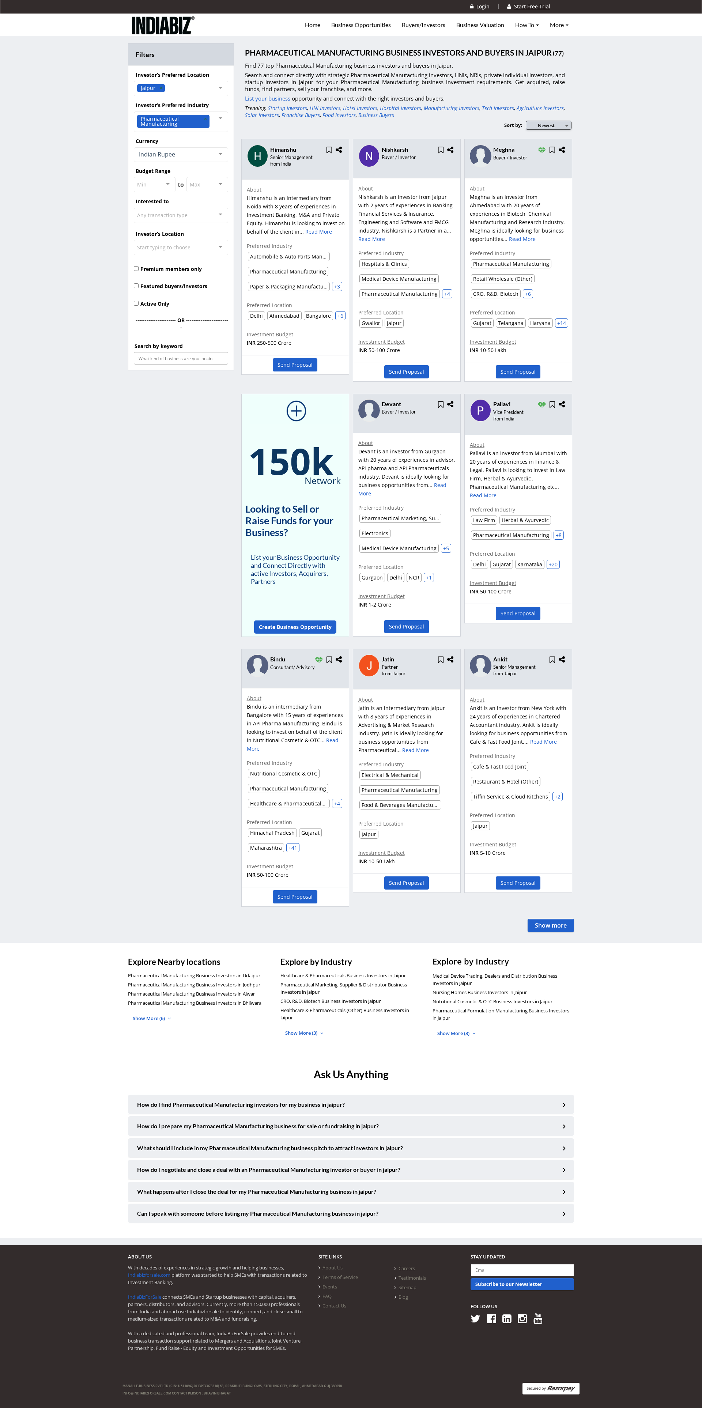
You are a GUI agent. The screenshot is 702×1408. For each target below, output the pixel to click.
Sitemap (407, 1287)
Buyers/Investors (423, 25)
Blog (403, 1297)
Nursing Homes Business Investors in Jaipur (480, 992)
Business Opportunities (361, 25)
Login (481, 6)
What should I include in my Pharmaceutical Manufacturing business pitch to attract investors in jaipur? (270, 1147)
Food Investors (339, 115)
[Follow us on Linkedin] (509, 1318)
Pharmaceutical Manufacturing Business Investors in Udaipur (194, 975)
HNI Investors (325, 108)
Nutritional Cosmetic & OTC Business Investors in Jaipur (492, 1001)
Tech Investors (498, 108)
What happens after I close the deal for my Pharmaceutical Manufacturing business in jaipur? (256, 1191)
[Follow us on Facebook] (494, 1318)
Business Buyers (376, 115)
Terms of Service (340, 1277)
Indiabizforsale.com (149, 1275)
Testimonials (412, 1278)
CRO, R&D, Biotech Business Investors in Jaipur (330, 1001)
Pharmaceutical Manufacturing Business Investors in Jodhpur (194, 984)
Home (312, 25)
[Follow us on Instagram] (525, 1318)
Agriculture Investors (540, 108)
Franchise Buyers (301, 115)
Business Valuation (480, 25)
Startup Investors (287, 108)
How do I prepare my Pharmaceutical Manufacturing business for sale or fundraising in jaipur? (258, 1125)
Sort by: (513, 125)
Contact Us (334, 1305)
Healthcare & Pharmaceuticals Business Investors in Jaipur (343, 975)
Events (329, 1286)
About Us (332, 1267)
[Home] (164, 31)
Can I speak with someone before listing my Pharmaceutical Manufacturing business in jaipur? (257, 1213)
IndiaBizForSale (144, 1297)
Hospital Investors (400, 108)
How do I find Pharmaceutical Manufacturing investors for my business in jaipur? (241, 1104)
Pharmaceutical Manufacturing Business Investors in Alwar (191, 993)
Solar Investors (262, 115)
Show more (551, 925)
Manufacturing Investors (451, 108)
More (557, 25)
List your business (268, 98)
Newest (546, 125)
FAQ (327, 1296)
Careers (407, 1268)
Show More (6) (149, 1018)
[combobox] (181, 88)
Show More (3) (301, 1033)
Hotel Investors (360, 108)
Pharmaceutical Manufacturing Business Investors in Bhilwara (194, 1003)
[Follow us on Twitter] (478, 1318)
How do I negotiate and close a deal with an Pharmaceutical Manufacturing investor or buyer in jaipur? (268, 1169)
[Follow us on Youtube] (540, 1318)
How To (525, 25)
